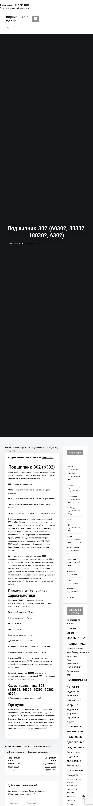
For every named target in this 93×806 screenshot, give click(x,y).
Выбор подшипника (32, 244)
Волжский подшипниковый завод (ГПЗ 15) (73, 488)
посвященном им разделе (32, 722)
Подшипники (74, 667)
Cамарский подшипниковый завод (73, 476)
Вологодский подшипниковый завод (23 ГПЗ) (73, 499)
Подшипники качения (18, 752)
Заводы (71, 633)
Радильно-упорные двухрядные (73, 713)
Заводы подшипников (72, 467)
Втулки (71, 628)
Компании (72, 656)
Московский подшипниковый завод (73, 562)
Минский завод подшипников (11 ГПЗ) (74, 550)
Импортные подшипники (72, 573)
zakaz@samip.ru (22, 8)
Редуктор (71, 721)
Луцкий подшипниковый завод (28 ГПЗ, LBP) (74, 539)
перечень (13, 719)
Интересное (72, 648)
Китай (80, 648)
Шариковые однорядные (38, 752)
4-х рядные (72, 620)
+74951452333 (47, 458)
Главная (70, 461)
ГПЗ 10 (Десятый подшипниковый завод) (73, 511)
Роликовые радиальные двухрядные (74, 756)
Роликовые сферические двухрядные (75, 770)
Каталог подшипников (72, 581)
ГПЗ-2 (69, 519)
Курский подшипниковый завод (73, 528)
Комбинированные (78, 652)
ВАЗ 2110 (15, 679)
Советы (71, 800)
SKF (79, 620)
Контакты (70, 597)
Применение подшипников (72, 590)
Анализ (70, 623)
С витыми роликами (72, 792)
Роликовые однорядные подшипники (75, 742)
